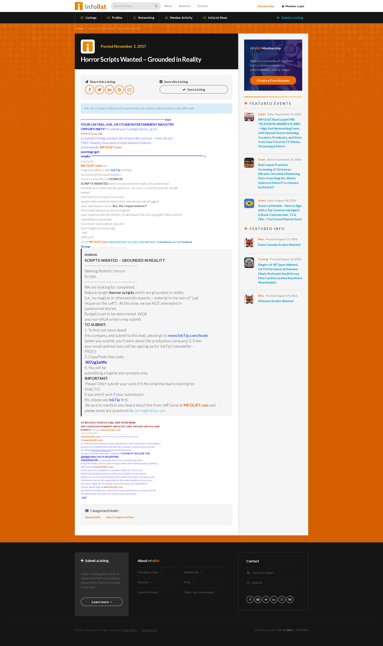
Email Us (256, 582)
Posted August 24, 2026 (281, 295)
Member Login (294, 6)
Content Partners (148, 592)
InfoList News (217, 17)
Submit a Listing (292, 17)
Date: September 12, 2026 (284, 159)
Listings (90, 17)
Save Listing (196, 89)
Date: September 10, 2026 (284, 114)
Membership (266, 6)
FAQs (187, 582)
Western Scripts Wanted (275, 301)
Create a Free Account (273, 80)
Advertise (185, 6)
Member (285, 630)
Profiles (117, 17)
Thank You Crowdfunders (199, 592)
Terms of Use (149, 630)
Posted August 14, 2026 (285, 259)
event (262, 114)
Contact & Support (262, 572)
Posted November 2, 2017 (123, 46)
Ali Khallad (302, 630)
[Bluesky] (289, 599)
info (95, 6)
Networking (145, 17)
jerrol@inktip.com (150, 410)
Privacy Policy (129, 630)
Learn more (101, 602)
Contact (202, 6)
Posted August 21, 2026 (281, 239)
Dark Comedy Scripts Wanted (279, 244)
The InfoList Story (148, 572)
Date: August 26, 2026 (281, 200)
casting (263, 259)
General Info (93, 517)
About (168, 6)
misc (261, 239)
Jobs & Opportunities (120, 517)
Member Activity (180, 17)
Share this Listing (102, 81)
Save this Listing (175, 81)
